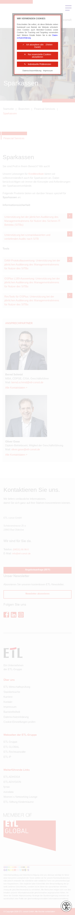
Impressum (48, 71)
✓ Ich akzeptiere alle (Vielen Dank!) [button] (37, 45)
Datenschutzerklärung (31, 71)
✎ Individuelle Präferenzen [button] (37, 64)
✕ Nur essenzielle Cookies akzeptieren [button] (37, 55)
